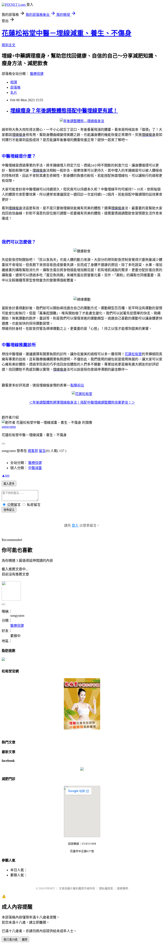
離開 (24, 939)
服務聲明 (122, 888)
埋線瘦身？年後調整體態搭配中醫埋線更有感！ (64, 110)
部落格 (15, 87)
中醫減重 (35, 468)
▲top (5, 475)
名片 (13, 92)
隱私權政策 (106, 888)
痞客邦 (33, 451)
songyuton (9, 426)
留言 (42, 451)
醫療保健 (37, 74)
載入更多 (9, 483)
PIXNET (50, 888)
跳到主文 (8, 45)
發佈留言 (9, 509)
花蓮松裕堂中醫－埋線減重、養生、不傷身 (67, 33)
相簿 (13, 82)
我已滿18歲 (10, 939)
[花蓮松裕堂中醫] (82, 769)
